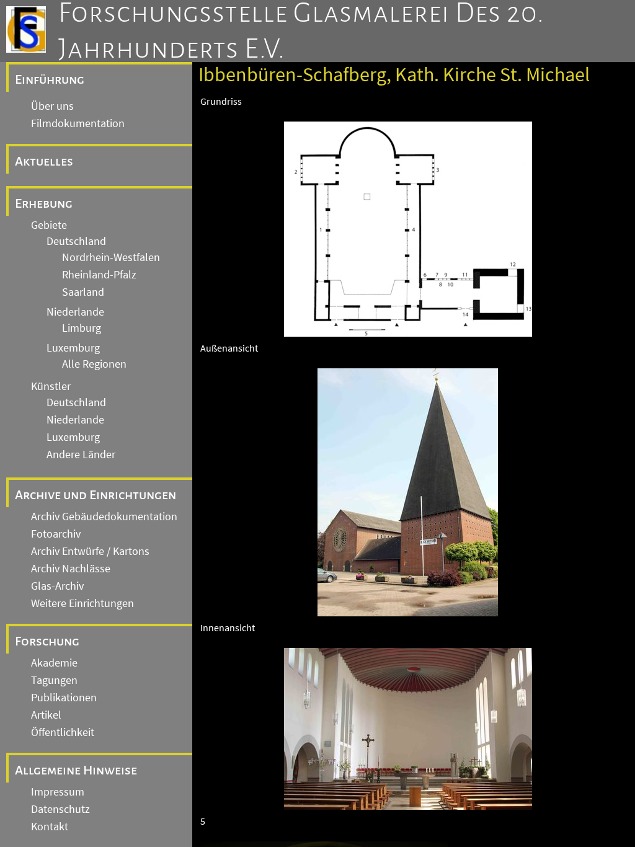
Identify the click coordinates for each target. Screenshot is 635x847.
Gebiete (49, 225)
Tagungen (54, 680)
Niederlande (75, 312)
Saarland (83, 292)
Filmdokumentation (78, 123)
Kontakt (49, 826)
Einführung (49, 79)
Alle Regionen (94, 364)
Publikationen (64, 697)
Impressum (57, 792)
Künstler (51, 386)
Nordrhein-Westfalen (111, 257)
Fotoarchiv (56, 534)
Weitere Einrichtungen (82, 603)
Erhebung (44, 203)
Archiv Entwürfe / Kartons (90, 551)
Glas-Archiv (57, 586)
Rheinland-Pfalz (99, 275)
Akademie (54, 663)
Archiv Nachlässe (70, 568)
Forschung (47, 641)
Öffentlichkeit (62, 732)
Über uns (52, 106)
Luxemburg (73, 348)
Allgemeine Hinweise (76, 770)
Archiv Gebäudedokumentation (104, 516)
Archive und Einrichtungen (95, 495)
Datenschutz (60, 809)
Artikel (46, 715)
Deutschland (76, 241)
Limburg (81, 328)
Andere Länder (81, 454)
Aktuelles (44, 161)
